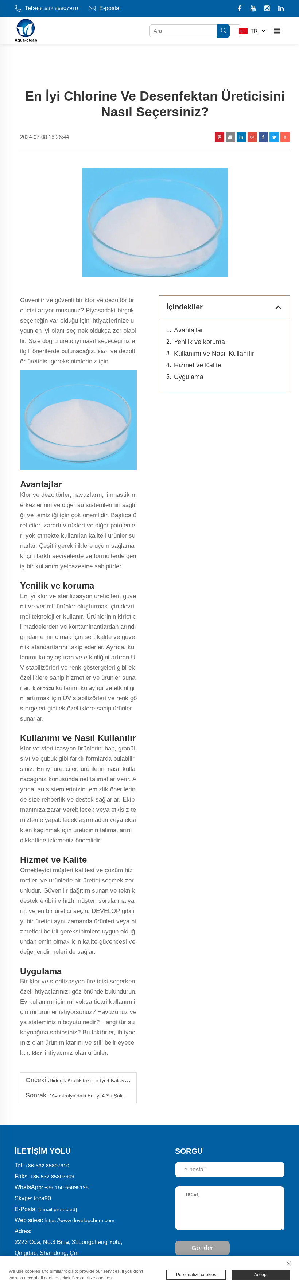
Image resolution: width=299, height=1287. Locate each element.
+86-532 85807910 (56, 8)
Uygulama (188, 377)
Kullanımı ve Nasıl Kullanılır (214, 353)
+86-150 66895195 (66, 1187)
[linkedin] (280, 9)
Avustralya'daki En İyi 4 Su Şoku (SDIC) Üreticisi (106, 1096)
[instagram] (268, 9)
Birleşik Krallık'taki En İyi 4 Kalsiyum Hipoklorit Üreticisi (112, 1080)
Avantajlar (188, 330)
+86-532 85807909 (52, 1176)
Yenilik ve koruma (199, 342)
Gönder (202, 1248)
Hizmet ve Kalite (197, 365)
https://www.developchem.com (79, 1220)
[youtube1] (254, 9)
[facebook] (240, 9)
